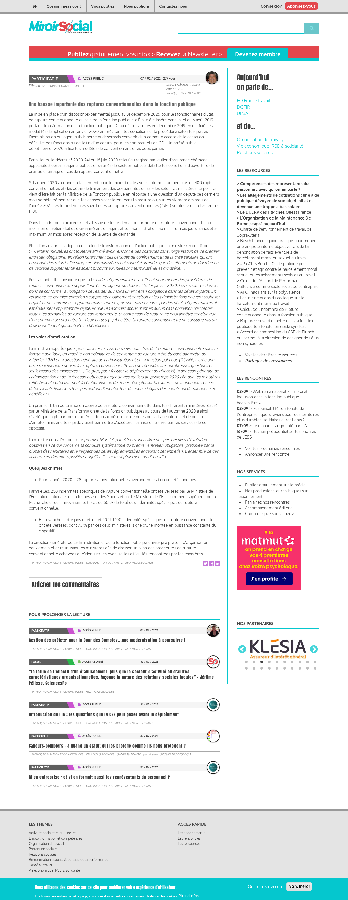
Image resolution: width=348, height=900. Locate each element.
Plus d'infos (189, 895)
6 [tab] (284, 662)
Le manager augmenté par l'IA (280, 425)
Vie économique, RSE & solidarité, (270, 146)
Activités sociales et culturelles (52, 833)
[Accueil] (52, 27)
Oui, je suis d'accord (265, 886)
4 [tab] (269, 662)
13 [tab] (261, 668)
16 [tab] (284, 668)
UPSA (242, 113)
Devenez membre (257, 53)
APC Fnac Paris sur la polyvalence (270, 292)
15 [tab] (276, 668)
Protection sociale (43, 849)
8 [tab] (299, 662)
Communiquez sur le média (269, 513)
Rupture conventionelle (66, 86)
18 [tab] (299, 668)
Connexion (271, 6)
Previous (242, 649)
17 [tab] (292, 668)
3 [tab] (261, 662)
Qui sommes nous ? (64, 6)
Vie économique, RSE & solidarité (54, 870)
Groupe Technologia (175, 754)
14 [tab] (269, 668)
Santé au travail (129, 754)
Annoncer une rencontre (267, 454)
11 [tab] (246, 668)
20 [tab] (315, 668)
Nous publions (137, 6)
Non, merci (299, 886)
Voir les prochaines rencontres (272, 448)
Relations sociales (139, 562)
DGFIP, (243, 107)
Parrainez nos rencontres (267, 502)
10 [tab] (315, 662)
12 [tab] (254, 668)
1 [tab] (246, 662)
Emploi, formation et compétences (57, 562)
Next (314, 649)
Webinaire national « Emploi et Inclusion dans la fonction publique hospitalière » (272, 397)
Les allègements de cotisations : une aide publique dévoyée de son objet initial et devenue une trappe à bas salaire (278, 200)
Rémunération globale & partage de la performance (68, 859)
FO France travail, (254, 100)
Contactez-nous (173, 6)
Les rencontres (189, 838)
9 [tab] (307, 662)
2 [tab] (254, 662)
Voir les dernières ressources (271, 354)
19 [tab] (307, 668)
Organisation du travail (104, 562)
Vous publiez (102, 6)
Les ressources (189, 843)
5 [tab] (276, 662)
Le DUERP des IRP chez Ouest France (275, 212)
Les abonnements (191, 833)
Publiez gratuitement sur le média (275, 484)
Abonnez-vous (301, 6)
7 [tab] (292, 662)
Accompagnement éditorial (269, 507)
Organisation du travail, (260, 139)
